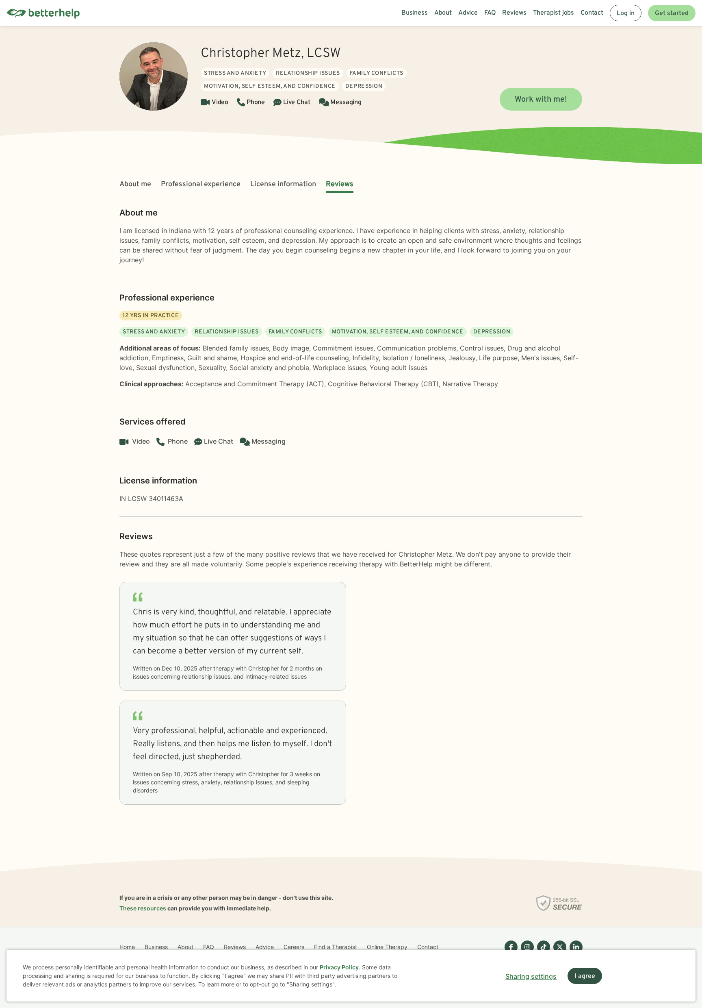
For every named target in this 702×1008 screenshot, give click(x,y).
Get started (672, 13)
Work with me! (541, 99)
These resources (142, 908)
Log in (626, 13)
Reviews (339, 184)
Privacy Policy (339, 967)
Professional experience (200, 184)
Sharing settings (531, 976)
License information (283, 184)
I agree (584, 976)
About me (135, 184)
